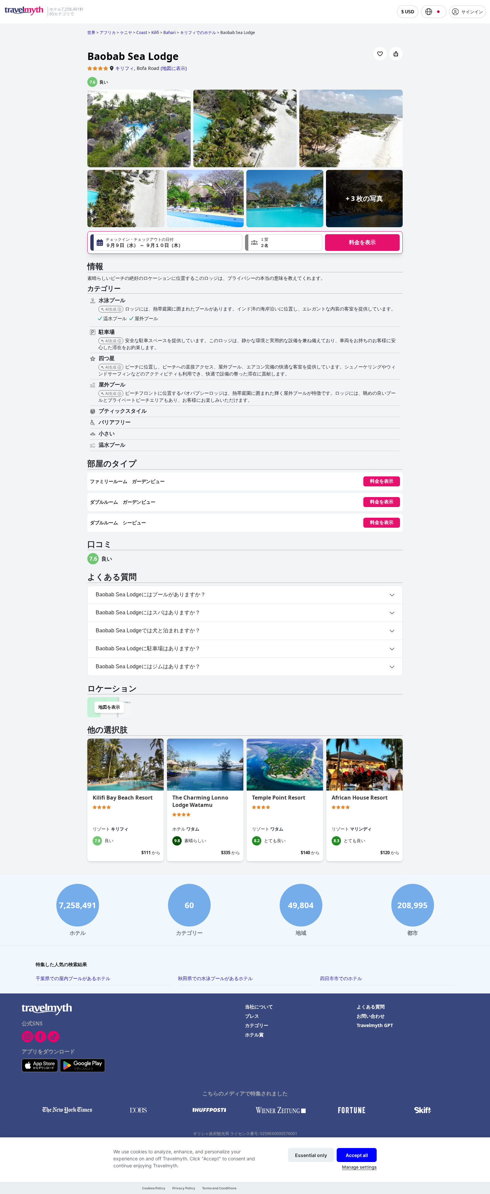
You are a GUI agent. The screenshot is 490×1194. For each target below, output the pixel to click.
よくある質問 (371, 1006)
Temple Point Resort (278, 797)
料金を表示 (362, 242)
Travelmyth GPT (375, 1025)
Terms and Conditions (219, 1188)
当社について (259, 1006)
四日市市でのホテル (341, 978)
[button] (283, 242)
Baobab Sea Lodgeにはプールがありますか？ (151, 594)
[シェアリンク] (396, 53)
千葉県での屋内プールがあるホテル (73, 978)
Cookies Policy (153, 1188)
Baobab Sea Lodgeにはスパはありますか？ (148, 612)
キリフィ (124, 68)
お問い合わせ (371, 1016)
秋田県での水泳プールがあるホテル (215, 978)
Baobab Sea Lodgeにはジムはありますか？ (148, 666)
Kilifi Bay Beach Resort (123, 797)
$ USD (407, 11)
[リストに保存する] (380, 53)
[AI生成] (119, 309)
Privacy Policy (183, 1188)
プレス (252, 1016)
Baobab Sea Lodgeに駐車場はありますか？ (148, 648)
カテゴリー (256, 1025)
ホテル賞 (254, 1034)
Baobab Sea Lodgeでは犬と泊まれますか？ (148, 630)
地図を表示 (109, 707)
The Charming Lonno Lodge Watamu (200, 801)
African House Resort (360, 797)
